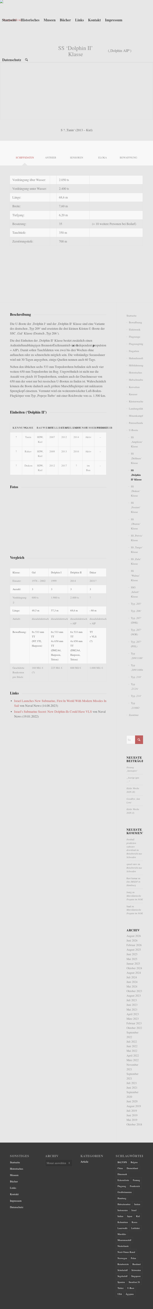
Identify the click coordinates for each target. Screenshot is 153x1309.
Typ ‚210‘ (136, 677)
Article (84, 1161)
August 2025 (134, 949)
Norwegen (122, 1258)
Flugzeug (122, 1186)
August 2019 (134, 1106)
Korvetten (134, 387)
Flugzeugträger (136, 344)
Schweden (136, 1270)
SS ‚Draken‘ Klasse (135, 491)
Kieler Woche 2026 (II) (133, 790)
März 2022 (133, 1060)
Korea (134, 1222)
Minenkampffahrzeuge (136, 415)
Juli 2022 (132, 1041)
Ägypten (130, 1293)
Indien (137, 1204)
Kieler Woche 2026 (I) (133, 810)
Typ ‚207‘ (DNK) (136, 620)
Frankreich (135, 1186)
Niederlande (123, 1245)
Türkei (121, 1288)
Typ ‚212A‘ (134, 686)
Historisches (135, 372)
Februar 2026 (134, 945)
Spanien (121, 1282)
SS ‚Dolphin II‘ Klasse (136, 474)
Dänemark (122, 1174)
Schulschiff (123, 1270)
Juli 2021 (132, 1083)
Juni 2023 (132, 1005)
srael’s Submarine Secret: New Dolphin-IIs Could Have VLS (53, 711)
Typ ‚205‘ (136, 603)
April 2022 (133, 1055)
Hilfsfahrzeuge (136, 365)
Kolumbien (123, 1222)
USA (120, 1293)
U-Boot (130, 1288)
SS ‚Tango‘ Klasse (137, 549)
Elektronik (134, 329)
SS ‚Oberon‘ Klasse (135, 523)
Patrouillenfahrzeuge (136, 423)
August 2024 (134, 973)
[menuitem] (9, 20)
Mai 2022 (132, 1051)
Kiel (138, 1216)
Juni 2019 (132, 1115)
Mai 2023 (132, 1009)
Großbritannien (125, 1192)
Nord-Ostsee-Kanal (126, 1251)
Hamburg (122, 1198)
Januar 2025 (133, 963)
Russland (136, 1264)
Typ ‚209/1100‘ (137, 656)
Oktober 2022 (134, 1028)
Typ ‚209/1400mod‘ (137, 667)
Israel (133, 1210)
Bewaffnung (135, 322)
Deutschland (132, 1168)
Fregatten (134, 351)
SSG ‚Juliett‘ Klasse (135, 592)
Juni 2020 (132, 1101)
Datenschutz (16, 1207)
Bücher (14, 1181)
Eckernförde (123, 1180)
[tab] (25, 154)
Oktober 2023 (134, 991)
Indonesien (123, 1210)
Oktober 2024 (134, 968)
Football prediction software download (131, 845)
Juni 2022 (132, 1046)
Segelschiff (123, 1276)
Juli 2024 (132, 977)
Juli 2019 (132, 1111)
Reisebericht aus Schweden (134, 855)
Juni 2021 (132, 1087)
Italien (120, 1216)
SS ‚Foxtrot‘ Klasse (135, 507)
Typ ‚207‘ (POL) (136, 644)
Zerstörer (133, 715)
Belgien (134, 1162)
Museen (14, 1175)
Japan (129, 1216)
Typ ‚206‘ (136, 611)
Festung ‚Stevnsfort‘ (132, 769)
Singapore (136, 1276)
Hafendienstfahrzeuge (136, 358)
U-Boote (133, 430)
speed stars (132, 864)
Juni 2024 (132, 982)
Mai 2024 (132, 986)
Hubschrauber (136, 379)
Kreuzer (133, 394)
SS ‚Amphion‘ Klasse (137, 441)
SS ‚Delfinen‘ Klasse (136, 458)
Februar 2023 (134, 1023)
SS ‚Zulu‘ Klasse (136, 561)
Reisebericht (123, 1264)
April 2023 (133, 1014)
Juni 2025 (132, 954)
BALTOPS (122, 1162)
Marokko (122, 1234)
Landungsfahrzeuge (136, 408)
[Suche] (26, 60)
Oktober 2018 (134, 1124)
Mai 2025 (132, 959)
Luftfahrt (135, 1228)
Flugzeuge (134, 336)
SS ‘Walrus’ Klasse (135, 575)
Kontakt (14, 1194)
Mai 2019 (132, 1120)
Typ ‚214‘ (136, 696)
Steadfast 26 (134, 1282)
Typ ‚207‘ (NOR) (136, 632)
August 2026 (134, 936)
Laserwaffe (123, 1228)
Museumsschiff (124, 1240)
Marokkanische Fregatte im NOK (135, 897)
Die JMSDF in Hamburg (133, 883)
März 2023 (133, 1019)
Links (13, 1188)
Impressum (16, 1200)
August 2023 (134, 995)
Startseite (131, 315)
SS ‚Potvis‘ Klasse (137, 538)
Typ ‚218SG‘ (135, 705)
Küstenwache (136, 401)
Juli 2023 (132, 1000)
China (120, 1168)
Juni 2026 (132, 940)
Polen (133, 1258)
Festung (136, 1180)
